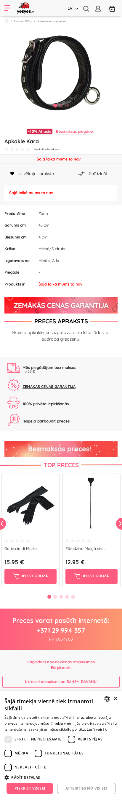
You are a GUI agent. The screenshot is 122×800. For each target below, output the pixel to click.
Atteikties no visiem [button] (86, 788)
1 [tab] (55, 105)
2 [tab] (61, 105)
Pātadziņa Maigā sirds (85, 548)
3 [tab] (67, 105)
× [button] (115, 698)
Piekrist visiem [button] (30, 788)
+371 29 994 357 (61, 630)
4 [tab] (67, 597)
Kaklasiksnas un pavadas (52, 21)
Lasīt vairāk (97, 729)
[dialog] (61, 745)
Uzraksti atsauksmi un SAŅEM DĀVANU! (61, 681)
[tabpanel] (61, 72)
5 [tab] (73, 597)
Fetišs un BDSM (23, 21)
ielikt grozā (34, 575)
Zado (43, 213)
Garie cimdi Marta (20, 548)
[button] (61, 777)
